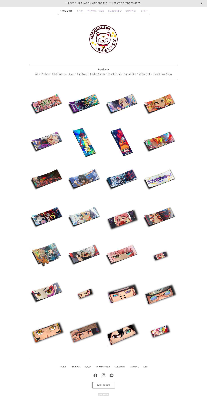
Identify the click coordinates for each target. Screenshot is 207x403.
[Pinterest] (112, 375)
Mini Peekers (59, 74)
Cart (144, 11)
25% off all (145, 74)
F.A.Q (80, 11)
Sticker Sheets (97, 74)
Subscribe (114, 11)
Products (66, 11)
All (36, 74)
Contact (131, 11)
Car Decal (82, 74)
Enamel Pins (129, 74)
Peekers (45, 74)
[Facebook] (95, 375)
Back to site (103, 385)
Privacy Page (95, 11)
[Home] (103, 39)
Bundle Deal (114, 74)
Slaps (71, 74)
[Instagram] (103, 375)
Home (62, 366)
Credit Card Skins (162, 74)
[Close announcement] (202, 3)
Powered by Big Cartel (103, 394)
